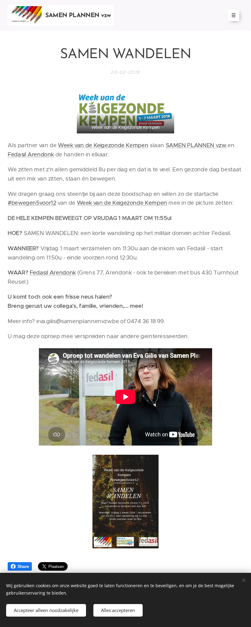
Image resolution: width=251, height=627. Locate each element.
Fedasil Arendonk (31, 154)
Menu (233, 15)
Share (23, 566)
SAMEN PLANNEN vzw (196, 145)
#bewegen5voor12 (32, 202)
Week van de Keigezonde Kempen (103, 145)
